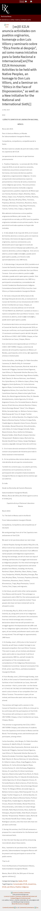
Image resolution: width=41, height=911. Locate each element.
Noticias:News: (6, 16)
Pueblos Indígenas (22, 887)
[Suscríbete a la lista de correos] (26, 2)
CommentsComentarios (27, 907)
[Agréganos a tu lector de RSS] (37, 1)
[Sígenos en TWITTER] (28, 1)
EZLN (6, 27)
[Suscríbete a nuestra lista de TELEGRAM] (31, 1)
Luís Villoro (11, 887)
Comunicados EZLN (20, 884)
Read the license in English (20, 904)
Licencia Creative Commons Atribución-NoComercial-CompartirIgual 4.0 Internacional (20, 897)
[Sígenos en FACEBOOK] (34, 1)
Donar (22, 1)
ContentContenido (8, 907)
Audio (20, 881)
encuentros (32, 884)
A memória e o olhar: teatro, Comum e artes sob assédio (20, 20)
